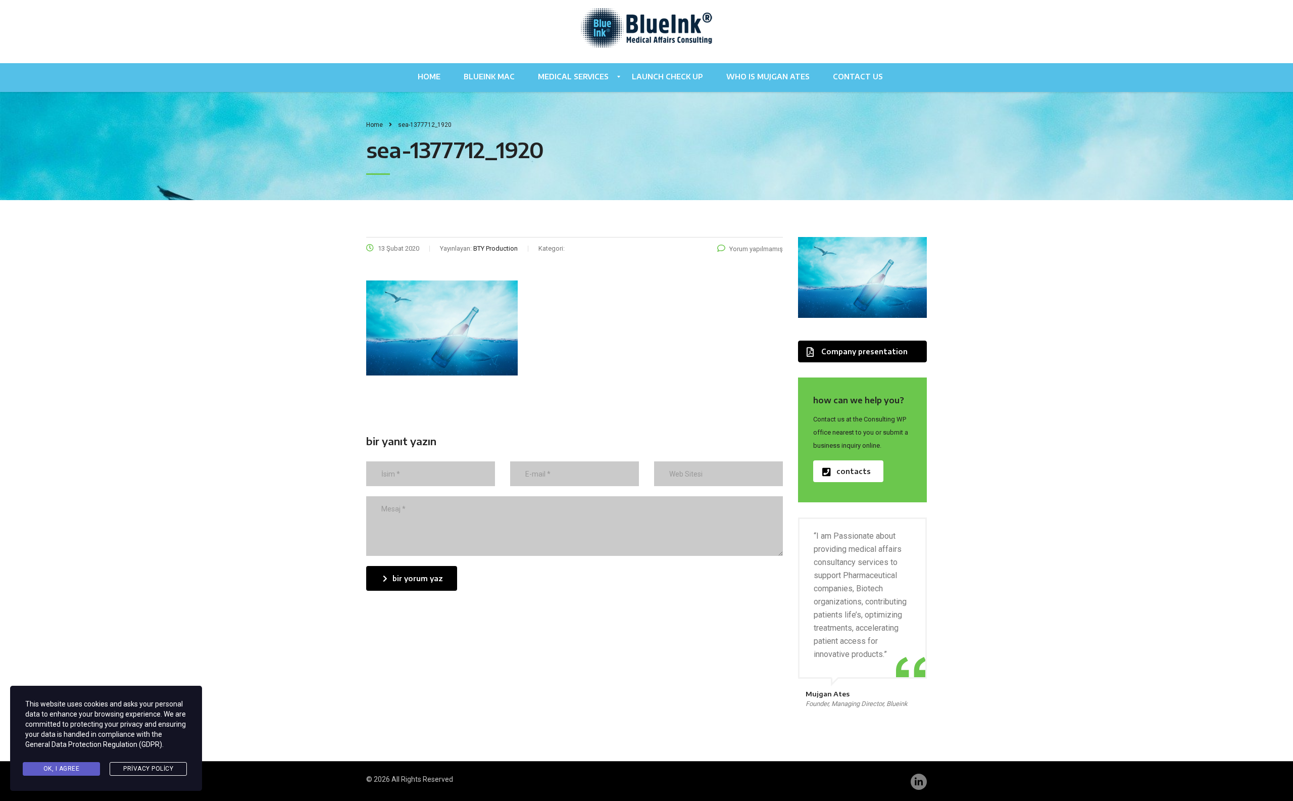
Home (429, 76)
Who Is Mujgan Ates (768, 76)
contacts (853, 471)
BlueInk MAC (489, 76)
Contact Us (858, 76)
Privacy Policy (148, 768)
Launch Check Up (667, 76)
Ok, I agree (61, 768)
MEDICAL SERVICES (573, 76)
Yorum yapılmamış (756, 249)
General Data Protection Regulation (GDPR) (93, 744)
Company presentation (864, 351)
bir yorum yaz (417, 578)
